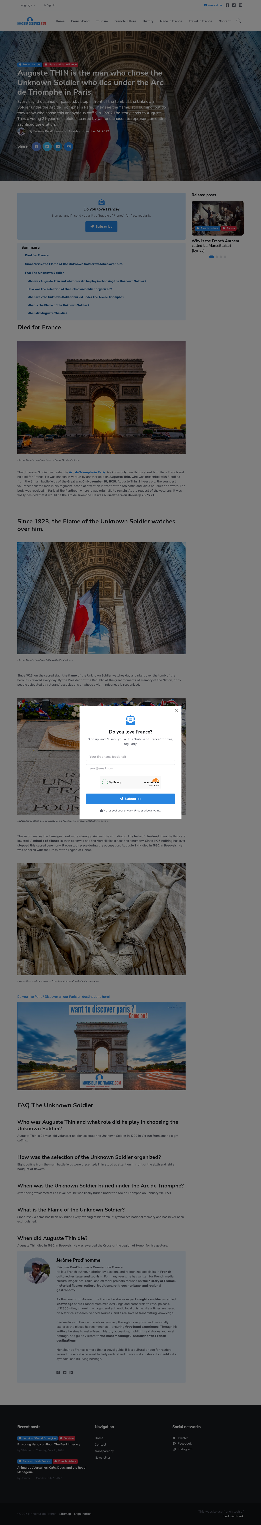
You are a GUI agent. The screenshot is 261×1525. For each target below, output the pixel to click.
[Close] (177, 710)
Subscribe (133, 799)
